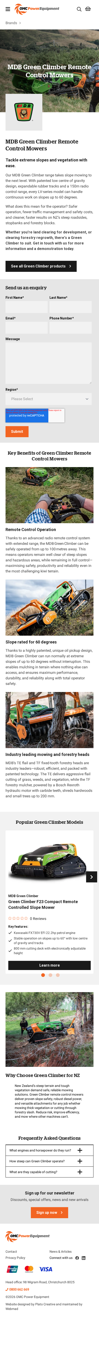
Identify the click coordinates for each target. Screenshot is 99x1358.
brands (11, 23)
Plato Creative (45, 1304)
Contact (11, 1251)
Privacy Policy (15, 1258)
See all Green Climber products (38, 266)
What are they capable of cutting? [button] (33, 1172)
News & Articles (61, 1251)
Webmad (12, 1309)
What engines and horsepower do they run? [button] (40, 1150)
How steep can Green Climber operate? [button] (37, 1161)
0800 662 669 (19, 1289)
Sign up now (46, 1212)
